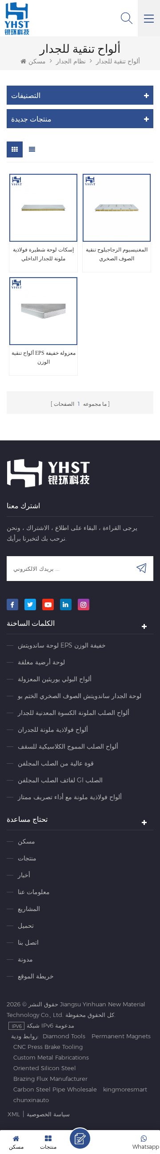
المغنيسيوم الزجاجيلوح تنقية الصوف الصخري (117, 254)
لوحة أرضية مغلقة (41, 662)
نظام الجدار (71, 61)
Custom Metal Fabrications (51, 1057)
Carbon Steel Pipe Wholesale (55, 1089)
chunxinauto (31, 1099)
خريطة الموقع (36, 976)
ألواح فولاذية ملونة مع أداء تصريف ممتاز (70, 797)
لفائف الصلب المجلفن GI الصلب (60, 780)
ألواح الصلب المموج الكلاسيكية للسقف (68, 746)
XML (14, 1114)
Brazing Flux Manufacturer (50, 1078)
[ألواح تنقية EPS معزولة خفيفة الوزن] (43, 311)
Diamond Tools (64, 1036)
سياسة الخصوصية (48, 1114)
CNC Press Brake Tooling (48, 1046)
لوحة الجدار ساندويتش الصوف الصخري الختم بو (79, 696)
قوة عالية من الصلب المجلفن (56, 763)
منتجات (27, 858)
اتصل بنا (28, 942)
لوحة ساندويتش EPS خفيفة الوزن (62, 645)
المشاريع (29, 909)
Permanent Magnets (121, 1036)
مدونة (25, 959)
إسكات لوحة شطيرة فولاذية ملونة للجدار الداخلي (43, 254)
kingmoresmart (125, 1089)
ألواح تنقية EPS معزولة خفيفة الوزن (44, 357)
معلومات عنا (34, 892)
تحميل (26, 926)
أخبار (24, 875)
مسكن (37, 61)
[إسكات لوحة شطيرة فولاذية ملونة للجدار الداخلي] (43, 208)
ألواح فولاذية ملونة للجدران (53, 730)
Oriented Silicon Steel (44, 1068)
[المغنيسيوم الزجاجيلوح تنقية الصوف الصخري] (117, 208)
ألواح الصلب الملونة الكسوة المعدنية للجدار (73, 713)
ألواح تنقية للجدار (118, 61)
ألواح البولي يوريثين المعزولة (55, 679)
